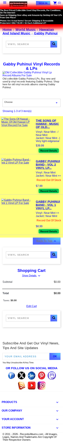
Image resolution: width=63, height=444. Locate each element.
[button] (53, 44)
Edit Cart (31, 306)
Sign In (43, 3)
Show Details (31, 275)
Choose (31, 103)
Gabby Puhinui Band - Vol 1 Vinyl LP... (48, 205)
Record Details (48, 150)
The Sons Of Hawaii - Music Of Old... (47, 124)
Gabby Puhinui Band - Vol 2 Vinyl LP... (48, 165)
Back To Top (46, 241)
